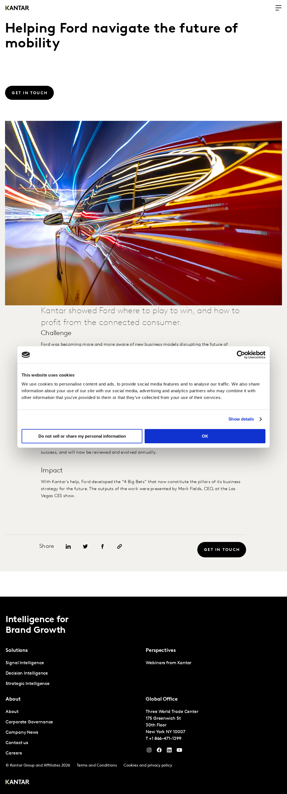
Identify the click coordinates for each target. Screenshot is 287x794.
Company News (22, 732)
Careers (14, 753)
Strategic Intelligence (28, 684)
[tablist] (143, 695)
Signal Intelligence (25, 663)
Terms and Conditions (97, 765)
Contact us (17, 743)
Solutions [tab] (17, 650)
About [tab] (13, 699)
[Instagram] (149, 751)
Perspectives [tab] (161, 650)
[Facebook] (159, 751)
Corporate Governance (29, 722)
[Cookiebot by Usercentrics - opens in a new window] (240, 354)
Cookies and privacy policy (148, 765)
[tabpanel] (73, 673)
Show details (241, 419)
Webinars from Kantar (168, 663)
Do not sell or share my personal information (82, 436)
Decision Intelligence (27, 673)
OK (205, 436)
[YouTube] (169, 751)
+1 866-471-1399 (165, 739)
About (12, 712)
